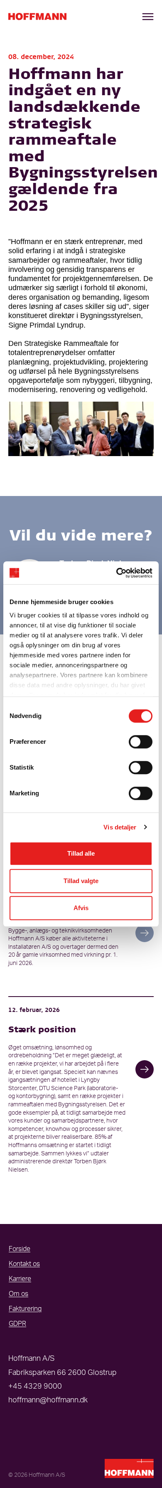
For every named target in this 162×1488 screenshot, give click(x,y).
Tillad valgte (81, 880)
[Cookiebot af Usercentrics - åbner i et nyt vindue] (116, 573)
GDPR (17, 1323)
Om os (18, 1294)
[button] (144, 933)
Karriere (20, 1279)
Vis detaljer (119, 827)
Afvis (81, 907)
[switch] (140, 741)
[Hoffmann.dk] (37, 16)
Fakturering (25, 1308)
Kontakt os (24, 1264)
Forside (19, 1249)
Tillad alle (81, 853)
